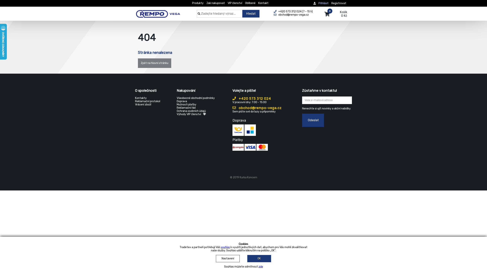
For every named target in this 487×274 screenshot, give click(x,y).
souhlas (225, 247)
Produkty (198, 3)
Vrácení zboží (143, 104)
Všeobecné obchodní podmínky (196, 98)
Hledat (251, 13)
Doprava (182, 101)
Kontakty (141, 98)
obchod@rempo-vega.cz (260, 108)
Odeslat (313, 120)
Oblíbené (250, 3)
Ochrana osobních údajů (191, 111)
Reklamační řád (186, 107)
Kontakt (263, 3)
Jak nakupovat (215, 3)
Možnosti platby (186, 104)
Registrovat (338, 3)
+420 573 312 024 (254, 98)
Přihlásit (323, 3)
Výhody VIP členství (189, 114)
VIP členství (235, 3)
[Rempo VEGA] (158, 12)
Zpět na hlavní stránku (154, 63)
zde (261, 266)
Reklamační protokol (147, 101)
